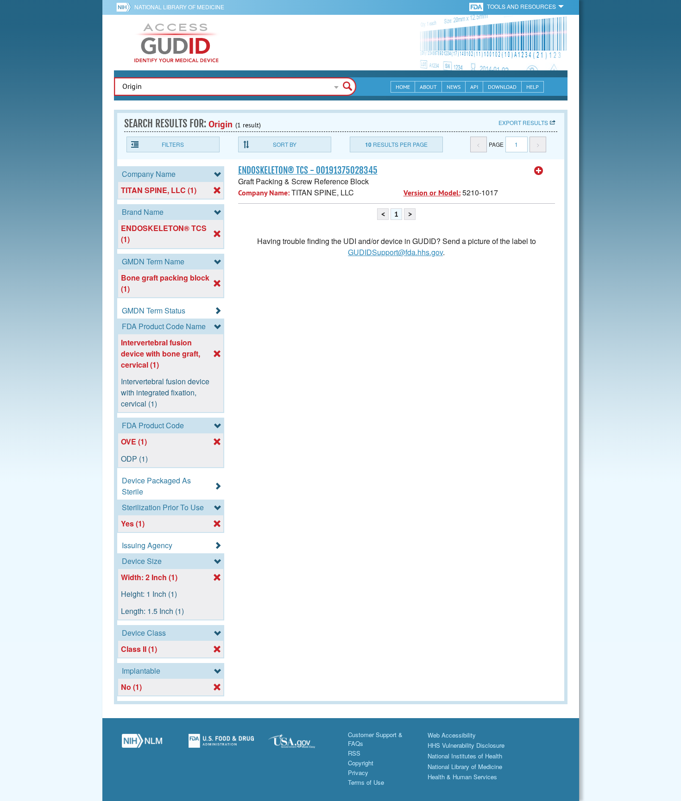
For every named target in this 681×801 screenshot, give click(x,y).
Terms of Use (366, 782)
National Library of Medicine (179, 7)
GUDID (176, 42)
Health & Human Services (462, 776)
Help (532, 86)
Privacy (358, 772)
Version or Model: (432, 193)
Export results (523, 122)
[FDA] (477, 6)
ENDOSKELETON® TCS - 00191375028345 (308, 170)
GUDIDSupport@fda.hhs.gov (395, 252)
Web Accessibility (452, 735)
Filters (173, 144)
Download (502, 86)
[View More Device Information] (538, 170)
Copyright (360, 762)
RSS (354, 753)
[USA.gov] (301, 744)
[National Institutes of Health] (125, 6)
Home (403, 86)
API (474, 86)
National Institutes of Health (465, 755)
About (428, 86)
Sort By (284, 144)
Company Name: (264, 193)
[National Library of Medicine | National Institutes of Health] (142, 744)
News (453, 86)
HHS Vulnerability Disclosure (466, 745)
